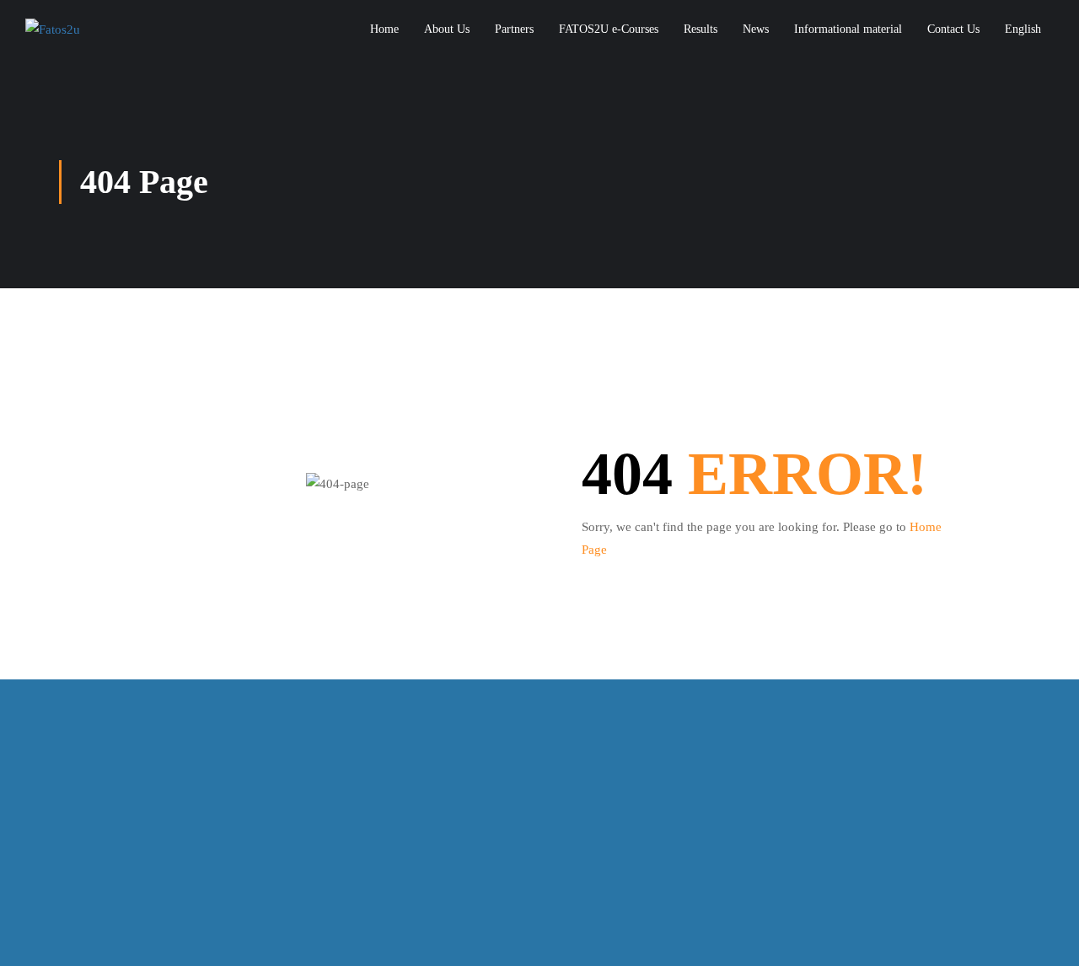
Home (384, 29)
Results (700, 29)
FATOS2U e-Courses (608, 29)
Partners (514, 29)
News (756, 29)
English (1023, 29)
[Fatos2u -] (101, 29)
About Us (447, 29)
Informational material (848, 29)
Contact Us (953, 29)
